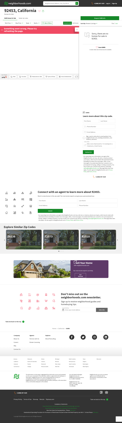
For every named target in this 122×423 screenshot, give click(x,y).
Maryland (43, 364)
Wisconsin (99, 359)
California (61, 328)
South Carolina (72, 364)
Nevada (57, 361)
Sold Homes (75, 23)
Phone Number (91, 126)
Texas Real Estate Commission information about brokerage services (61, 406)
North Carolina (72, 359)
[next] (117, 240)
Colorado (16, 364)
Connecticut (16, 366)
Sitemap (35, 399)
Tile (112, 23)
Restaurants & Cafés (37, 76)
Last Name (104, 121)
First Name (87, 121)
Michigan (57, 359)
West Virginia (86, 366)
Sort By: (83, 23)
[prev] (4, 240)
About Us (16, 339)
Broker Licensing (35, 342)
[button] (77, 29)
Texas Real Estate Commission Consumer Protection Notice (61, 408)
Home (54, 328)
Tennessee (71, 366)
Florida (29, 364)
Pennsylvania (72, 361)
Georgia (29, 366)
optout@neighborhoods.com (91, 168)
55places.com (50, 399)
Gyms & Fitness (51, 76)
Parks (14, 76)
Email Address (91, 132)
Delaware (30, 359)
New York (57, 366)
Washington (85, 364)
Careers (16, 342)
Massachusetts (44, 366)
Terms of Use (92, 171)
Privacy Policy (70, 220)
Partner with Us (34, 339)
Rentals (42, 399)
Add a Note (86, 141)
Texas (84, 359)
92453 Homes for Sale (10, 18)
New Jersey (57, 364)
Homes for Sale (67, 23)
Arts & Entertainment (66, 76)
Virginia (84, 361)
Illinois (42, 359)
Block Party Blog (50, 339)
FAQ (15, 346)
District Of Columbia (32, 361)
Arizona (15, 359)
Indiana (43, 361)
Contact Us (17, 349)
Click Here (72, 410)
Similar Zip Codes (23, 18)
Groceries (24, 76)
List (116, 23)
